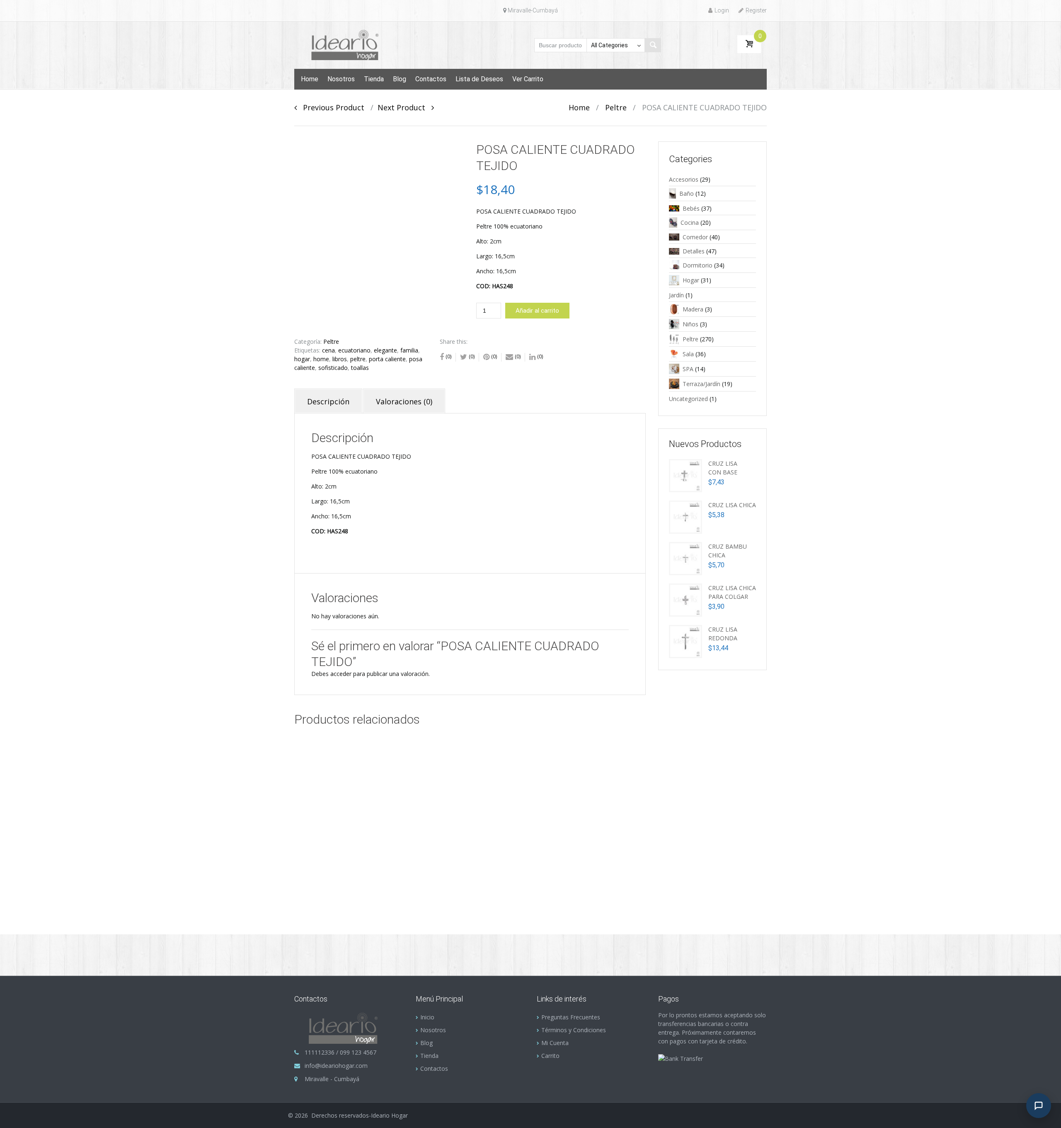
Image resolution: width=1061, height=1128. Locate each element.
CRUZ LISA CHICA (732, 505)
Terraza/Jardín (701, 384)
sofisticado (333, 368)
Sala (688, 354)
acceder (340, 674)
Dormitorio (697, 265)
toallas (360, 368)
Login (722, 10)
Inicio (427, 1017)
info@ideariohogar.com (336, 1066)
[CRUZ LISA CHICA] (685, 516)
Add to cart (398, 844)
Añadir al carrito (537, 310)
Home (309, 79)
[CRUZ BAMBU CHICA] (685, 558)
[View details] (373, 800)
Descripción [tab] (328, 401)
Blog (399, 79)
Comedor (695, 237)
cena (328, 350)
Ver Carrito (527, 79)
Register (756, 10)
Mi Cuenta (555, 1043)
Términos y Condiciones (573, 1030)
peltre (358, 359)
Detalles (694, 251)
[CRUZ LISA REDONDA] (685, 640)
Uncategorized (688, 399)
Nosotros (341, 79)
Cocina (690, 222)
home (321, 359)
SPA (688, 369)
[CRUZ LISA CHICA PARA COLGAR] (685, 599)
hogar (302, 359)
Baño (686, 193)
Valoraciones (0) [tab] (404, 401)
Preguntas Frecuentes (570, 1017)
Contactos (430, 79)
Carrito (550, 1056)
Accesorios (683, 179)
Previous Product (330, 107)
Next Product (404, 107)
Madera (693, 309)
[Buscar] (652, 45)
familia (409, 350)
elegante (385, 350)
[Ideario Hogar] (348, 44)
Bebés (691, 208)
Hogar (691, 280)
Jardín (676, 295)
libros (339, 359)
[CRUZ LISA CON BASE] (685, 475)
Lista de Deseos (479, 79)
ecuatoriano (354, 350)
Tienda (374, 79)
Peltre (616, 107)
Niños (690, 324)
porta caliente (387, 359)
